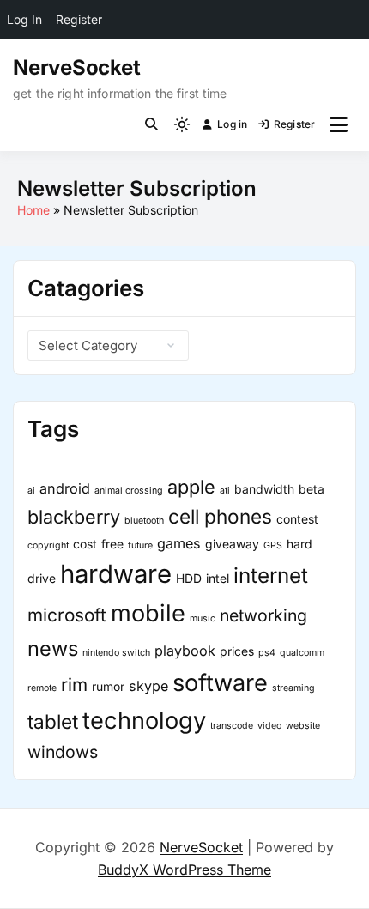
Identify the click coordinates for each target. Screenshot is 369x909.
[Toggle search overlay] (151, 124)
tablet (52, 721)
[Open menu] (338, 124)
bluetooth (144, 520)
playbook (184, 650)
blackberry (73, 517)
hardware (116, 574)
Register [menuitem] (79, 19)
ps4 (266, 652)
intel (217, 578)
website (303, 725)
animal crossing (128, 490)
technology (144, 720)
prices (237, 651)
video (269, 725)
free (112, 543)
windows (62, 752)
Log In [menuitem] (24, 19)
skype (148, 685)
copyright (48, 545)
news (52, 648)
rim (74, 684)
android (64, 488)
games (179, 543)
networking (263, 615)
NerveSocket (76, 67)
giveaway (232, 543)
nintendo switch (116, 652)
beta (311, 489)
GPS (272, 545)
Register (295, 124)
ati (225, 490)
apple (191, 487)
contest (297, 519)
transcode (231, 725)
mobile (148, 613)
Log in (232, 124)
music (202, 618)
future (140, 545)
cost (85, 543)
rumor (108, 686)
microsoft (66, 615)
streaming (293, 688)
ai (31, 490)
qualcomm (302, 652)
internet (270, 575)
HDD (189, 578)
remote (42, 688)
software (220, 683)
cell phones (220, 516)
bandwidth (264, 489)
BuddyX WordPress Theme (184, 869)
